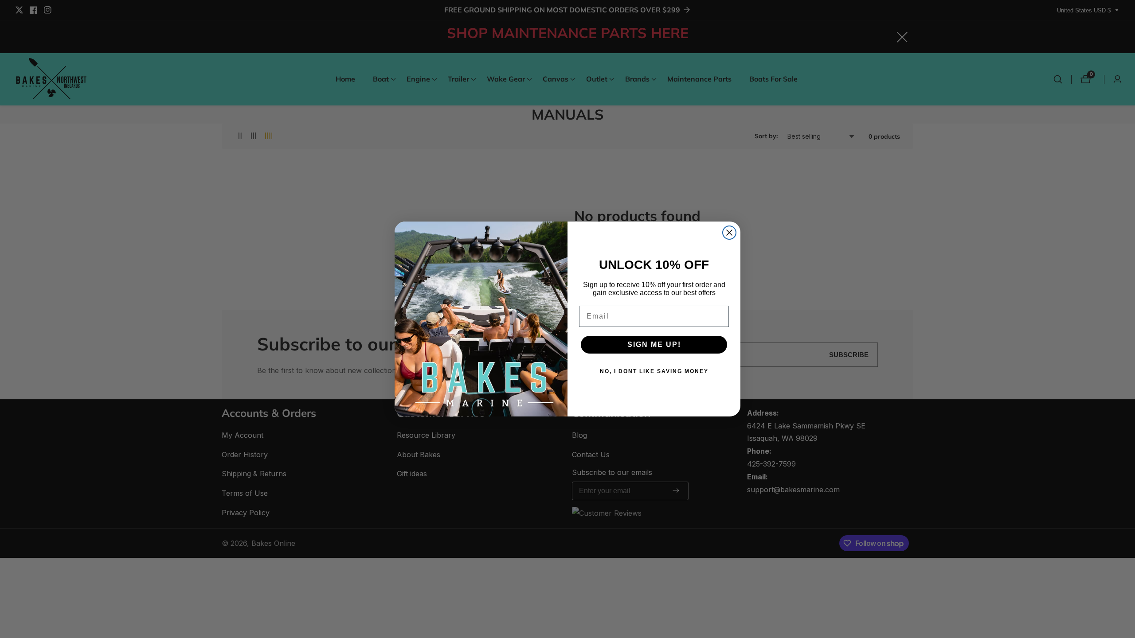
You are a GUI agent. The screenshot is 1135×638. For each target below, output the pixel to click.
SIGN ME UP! (654, 344)
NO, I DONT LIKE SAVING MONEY (654, 371)
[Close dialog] (729, 232)
